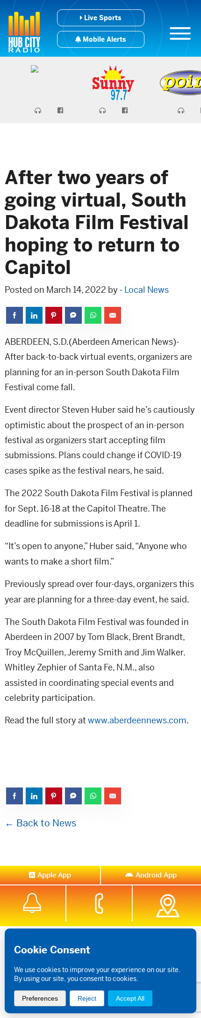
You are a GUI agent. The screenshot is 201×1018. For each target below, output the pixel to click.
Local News (146, 289)
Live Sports (101, 18)
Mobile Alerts (103, 39)
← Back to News (40, 823)
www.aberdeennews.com (137, 720)
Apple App (54, 874)
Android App (156, 874)
